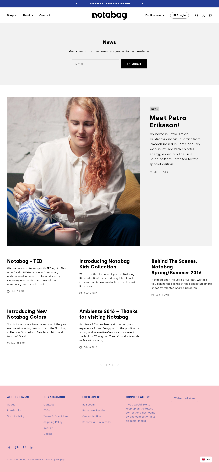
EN (208, 459)
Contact (44, 15)
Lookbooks (14, 410)
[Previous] (76, 3)
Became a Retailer (94, 410)
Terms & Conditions (56, 416)
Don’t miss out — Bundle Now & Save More (109, 4)
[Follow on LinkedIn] (32, 447)
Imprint (48, 427)
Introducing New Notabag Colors (27, 314)
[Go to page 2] (118, 365)
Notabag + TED (24, 261)
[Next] (142, 3)
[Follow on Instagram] (17, 447)
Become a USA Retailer (96, 422)
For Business (153, 15)
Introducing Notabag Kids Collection (104, 264)
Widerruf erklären (184, 398)
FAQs (47, 410)
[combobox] (206, 459)
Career (48, 433)
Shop (10, 15)
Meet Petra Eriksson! (168, 121)
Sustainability (15, 416)
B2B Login (179, 15)
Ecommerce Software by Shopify (46, 459)
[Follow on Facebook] (9, 447)
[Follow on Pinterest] (24, 447)
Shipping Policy (53, 422)
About (26, 15)
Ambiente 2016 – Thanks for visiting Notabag (108, 314)
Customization (91, 416)
